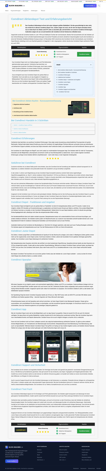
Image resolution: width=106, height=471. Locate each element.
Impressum (83, 468)
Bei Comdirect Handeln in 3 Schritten (67, 72)
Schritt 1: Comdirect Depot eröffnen (23, 125)
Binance (39, 449)
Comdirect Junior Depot (64, 82)
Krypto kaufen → (11, 461)
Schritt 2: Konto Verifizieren (21, 128)
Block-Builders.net (87, 460)
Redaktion (76, 468)
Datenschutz (91, 468)
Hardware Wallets (86, 457)
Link (26, 190)
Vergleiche (26, 10)
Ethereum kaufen (64, 452)
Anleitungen (34, 10)
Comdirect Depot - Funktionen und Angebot (69, 79)
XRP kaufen (62, 457)
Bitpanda (39, 457)
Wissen (43, 10)
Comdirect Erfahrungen (64, 75)
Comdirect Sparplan (63, 84)
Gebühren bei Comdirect (64, 77)
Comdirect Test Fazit (64, 91)
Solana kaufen (63, 454)
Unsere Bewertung (42, 51)
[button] (90, 64)
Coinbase (39, 452)
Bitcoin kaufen (63, 449)
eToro (12, 419)
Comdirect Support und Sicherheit (66, 89)
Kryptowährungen (16, 10)
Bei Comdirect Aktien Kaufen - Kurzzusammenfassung (72, 70)
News (7, 10)
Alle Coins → (62, 460)
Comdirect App (62, 87)
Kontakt (99, 468)
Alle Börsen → (40, 460)
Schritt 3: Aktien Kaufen (20, 132)
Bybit (38, 454)
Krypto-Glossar (86, 449)
